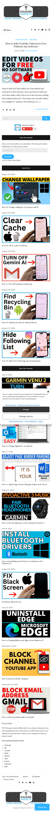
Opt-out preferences (16, 421)
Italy (6, 759)
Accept (26, 409)
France (6, 761)
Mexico (7, 756)
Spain (6, 753)
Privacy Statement (30, 421)
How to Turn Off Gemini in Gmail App (17, 284)
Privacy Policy (7, 723)
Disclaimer (36, 776)
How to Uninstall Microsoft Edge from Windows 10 (22, 640)
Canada (7, 750)
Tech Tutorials (21, 39)
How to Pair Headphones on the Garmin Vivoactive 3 (23, 523)
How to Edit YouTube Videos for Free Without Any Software (25, 45)
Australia (7, 745)
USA (6, 767)
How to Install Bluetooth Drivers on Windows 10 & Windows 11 (22, 562)
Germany (7, 764)
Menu (8, 30)
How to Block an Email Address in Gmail (18, 717)
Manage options (26, 416)
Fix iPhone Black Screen (11, 602)
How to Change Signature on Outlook (17, 446)
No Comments (32, 51)
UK (5, 748)
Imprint (40, 421)
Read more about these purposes (29, 405)
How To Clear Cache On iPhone (14, 245)
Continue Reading (41, 109)
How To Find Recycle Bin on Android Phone (19, 322)
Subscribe (7, 156)
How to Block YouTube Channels (15, 679)
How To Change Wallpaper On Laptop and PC (20, 207)
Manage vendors (10, 405)
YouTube (33, 39)
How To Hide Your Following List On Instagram (21, 361)
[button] (48, 391)
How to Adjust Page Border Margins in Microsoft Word (24, 484)
